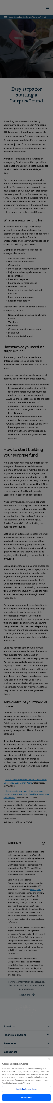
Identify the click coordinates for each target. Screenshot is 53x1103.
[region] (26, 1079)
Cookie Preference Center (26, 1089)
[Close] (49, 1059)
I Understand (26, 1097)
